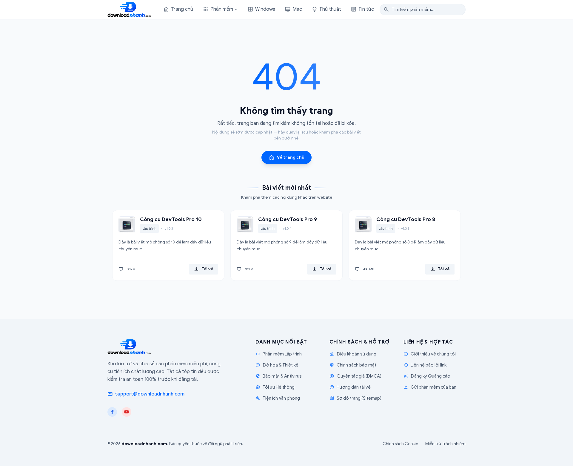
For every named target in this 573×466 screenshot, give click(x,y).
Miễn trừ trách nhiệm (445, 443)
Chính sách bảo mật (352, 365)
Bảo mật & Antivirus (278, 376)
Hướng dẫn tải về (350, 387)
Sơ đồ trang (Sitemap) (355, 398)
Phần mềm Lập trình (278, 354)
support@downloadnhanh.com (145, 394)
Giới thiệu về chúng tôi (429, 354)
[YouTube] (126, 412)
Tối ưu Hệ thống (275, 387)
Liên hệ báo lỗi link (424, 365)
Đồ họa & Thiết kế (276, 365)
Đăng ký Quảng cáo (426, 376)
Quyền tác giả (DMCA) (355, 376)
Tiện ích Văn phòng (277, 398)
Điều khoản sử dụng (352, 354)
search (386, 10)
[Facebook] (112, 412)
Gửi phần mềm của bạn (429, 387)
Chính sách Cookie (400, 443)
